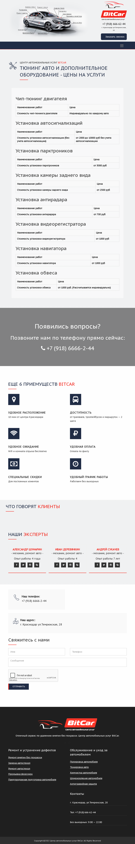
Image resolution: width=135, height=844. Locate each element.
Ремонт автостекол (19, 768)
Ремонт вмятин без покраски (25, 757)
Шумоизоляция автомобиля (86, 778)
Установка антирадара (41, 199)
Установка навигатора (41, 248)
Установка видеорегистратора (51, 224)
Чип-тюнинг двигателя (41, 99)
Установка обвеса (36, 273)
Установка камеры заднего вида (53, 175)
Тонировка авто (79, 767)
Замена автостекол (19, 763)
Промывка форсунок (20, 774)
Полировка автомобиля (84, 761)
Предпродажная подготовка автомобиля (32, 779)
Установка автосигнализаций (49, 123)
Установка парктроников (44, 151)
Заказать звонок (114, 36)
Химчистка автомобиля (83, 772)
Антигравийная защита (83, 783)
